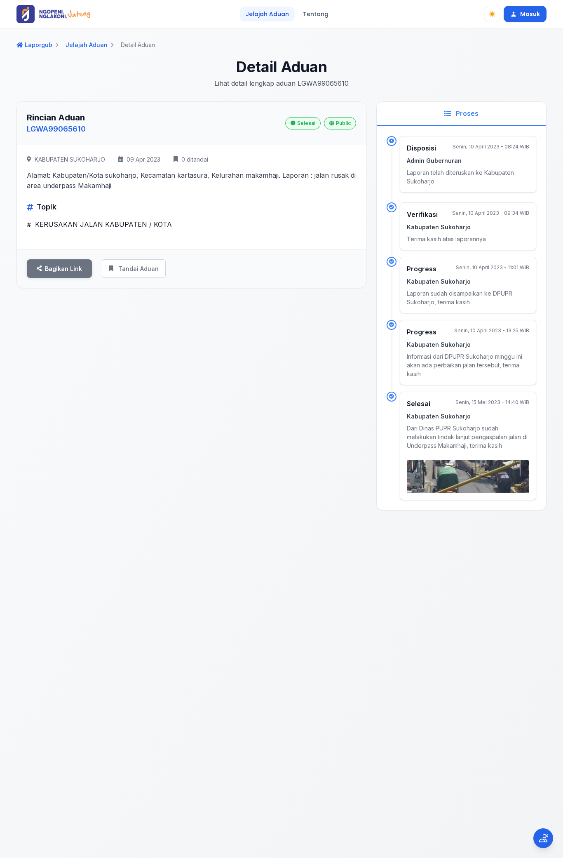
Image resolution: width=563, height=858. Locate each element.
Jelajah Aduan (267, 14)
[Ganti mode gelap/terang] (492, 14)
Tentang (315, 14)
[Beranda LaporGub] (53, 14)
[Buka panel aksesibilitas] (543, 838)
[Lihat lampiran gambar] (468, 476)
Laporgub (38, 45)
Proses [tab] (466, 113)
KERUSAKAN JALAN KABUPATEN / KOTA (102, 224)
